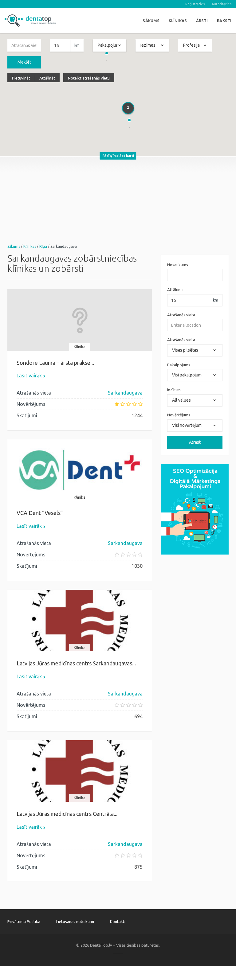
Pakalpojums (178, 365)
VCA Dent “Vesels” (40, 513)
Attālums (175, 289)
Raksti (224, 20)
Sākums (151, 20)
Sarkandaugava (125, 392)
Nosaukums (177, 265)
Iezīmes (174, 390)
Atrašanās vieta (181, 315)
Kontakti (117, 921)
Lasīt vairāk (29, 375)
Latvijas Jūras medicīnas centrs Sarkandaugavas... (76, 663)
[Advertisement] (118, 200)
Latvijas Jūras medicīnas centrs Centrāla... (67, 814)
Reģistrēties (195, 4)
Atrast (195, 442)
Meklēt (24, 62)
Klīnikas (178, 20)
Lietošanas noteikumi (75, 921)
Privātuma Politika (23, 921)
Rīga (43, 246)
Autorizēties (221, 4)
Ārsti (202, 20)
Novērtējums (178, 415)
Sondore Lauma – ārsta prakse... (55, 363)
